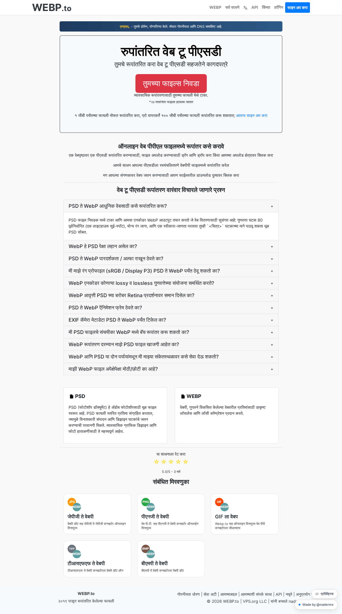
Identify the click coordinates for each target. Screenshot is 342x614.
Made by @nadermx (317, 604)
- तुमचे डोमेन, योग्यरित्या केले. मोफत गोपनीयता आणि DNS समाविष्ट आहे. (171, 26)
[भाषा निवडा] (245, 7)
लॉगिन (278, 7)
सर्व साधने (232, 7)
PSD (80, 396)
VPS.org (250, 601)
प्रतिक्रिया (327, 594)
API (254, 7)
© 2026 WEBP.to (223, 601)
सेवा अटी (210, 594)
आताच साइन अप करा (251, 115)
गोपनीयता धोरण (188, 594)
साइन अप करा (297, 7)
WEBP (215, 7)
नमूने (289, 594)
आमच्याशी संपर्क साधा (256, 594)
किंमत (266, 7)
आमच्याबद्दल (228, 594)
